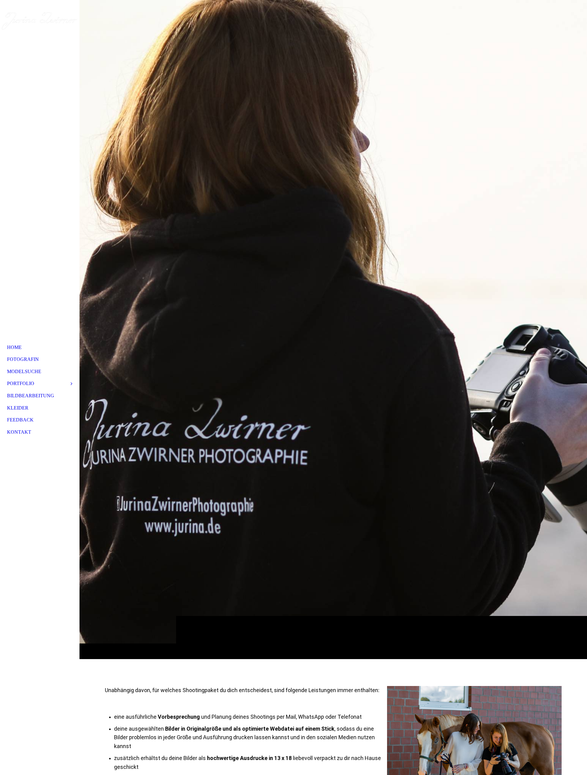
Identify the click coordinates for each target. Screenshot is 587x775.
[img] (333, 329)
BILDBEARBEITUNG (30, 395)
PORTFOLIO (20, 383)
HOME (14, 347)
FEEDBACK (20, 419)
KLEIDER (17, 407)
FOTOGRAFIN (23, 359)
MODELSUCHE (24, 371)
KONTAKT (19, 432)
